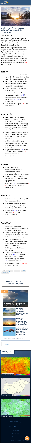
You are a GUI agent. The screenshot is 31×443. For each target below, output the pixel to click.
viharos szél (5, 272)
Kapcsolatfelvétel (15, 433)
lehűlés (23, 271)
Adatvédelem (15, 430)
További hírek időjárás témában (13, 339)
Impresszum (15, 437)
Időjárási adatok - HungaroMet (16, 440)
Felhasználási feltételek (15, 427)
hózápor (17, 271)
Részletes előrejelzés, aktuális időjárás (15, 282)
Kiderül (4, 2)
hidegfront (9, 271)
